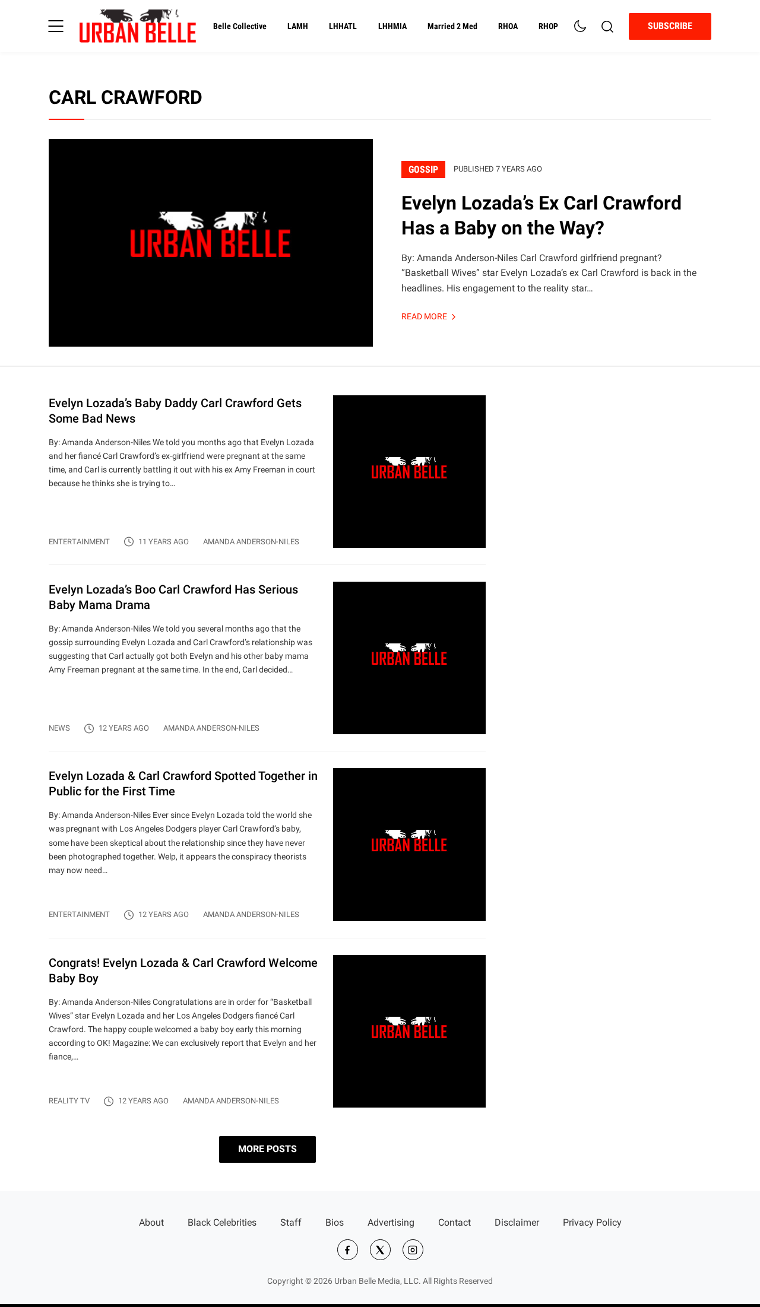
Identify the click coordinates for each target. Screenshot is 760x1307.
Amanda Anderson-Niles (251, 541)
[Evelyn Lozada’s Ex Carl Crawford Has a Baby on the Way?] (211, 243)
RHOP (548, 26)
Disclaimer (517, 1222)
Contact (454, 1222)
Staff (291, 1222)
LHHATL (343, 26)
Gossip (423, 169)
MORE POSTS (267, 1148)
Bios (334, 1222)
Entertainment (79, 541)
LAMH (297, 26)
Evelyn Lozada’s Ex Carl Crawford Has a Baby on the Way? (541, 215)
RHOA (508, 26)
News (59, 728)
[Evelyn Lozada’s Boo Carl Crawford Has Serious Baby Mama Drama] (267, 666)
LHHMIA (392, 26)
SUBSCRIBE (670, 25)
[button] (56, 26)
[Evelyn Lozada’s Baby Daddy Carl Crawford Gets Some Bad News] (267, 479)
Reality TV (69, 1100)
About (151, 1222)
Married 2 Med (452, 26)
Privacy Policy (592, 1222)
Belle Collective (240, 26)
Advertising (391, 1222)
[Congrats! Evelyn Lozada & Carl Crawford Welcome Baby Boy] (267, 1031)
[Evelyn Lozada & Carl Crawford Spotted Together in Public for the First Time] (267, 852)
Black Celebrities (222, 1222)
